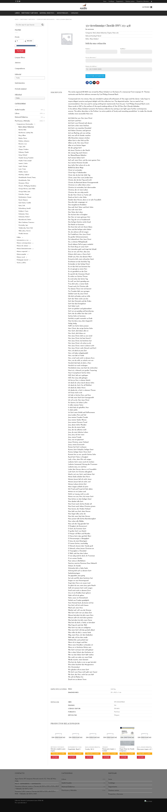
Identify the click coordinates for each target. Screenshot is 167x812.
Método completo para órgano (58, 750)
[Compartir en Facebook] (87, 82)
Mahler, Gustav (23, 172)
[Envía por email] (94, 82)
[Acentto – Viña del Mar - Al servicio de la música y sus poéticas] (83, 7)
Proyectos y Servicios (143, 1)
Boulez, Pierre (23, 138)
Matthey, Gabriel (24, 174)
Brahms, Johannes (24, 141)
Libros (17, 13)
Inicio (104, 1)
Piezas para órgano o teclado (109, 750)
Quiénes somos (130, 1)
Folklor (19, 237)
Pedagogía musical (22, 260)
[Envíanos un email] (19, 1)
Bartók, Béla (22, 130)
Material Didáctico (47, 13)
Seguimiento (119, 1)
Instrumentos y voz (22, 240)
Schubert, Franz (23, 211)
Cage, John (22, 146)
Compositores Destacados (45, 19)
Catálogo (111, 1)
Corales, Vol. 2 (89, 749)
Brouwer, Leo (23, 144)
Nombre (88, 48)
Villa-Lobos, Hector (25, 231)
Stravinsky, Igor (23, 225)
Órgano (109, 33)
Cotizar (54, 757)
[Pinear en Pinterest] (97, 82)
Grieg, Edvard (23, 155)
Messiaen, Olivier (24, 183)
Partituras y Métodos (29, 13)
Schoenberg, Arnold (24, 208)
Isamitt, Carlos (23, 163)
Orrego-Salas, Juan (24, 191)
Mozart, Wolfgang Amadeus (27, 186)
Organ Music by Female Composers (127, 750)
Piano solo (115, 33)
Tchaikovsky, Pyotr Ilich (26, 228)
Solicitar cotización (95, 76)
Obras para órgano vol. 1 (144, 749)
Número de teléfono (91, 66)
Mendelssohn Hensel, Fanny (27, 177)
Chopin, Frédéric (24, 149)
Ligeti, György (23, 166)
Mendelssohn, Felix (24, 180)
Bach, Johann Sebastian (64, 19)
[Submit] (42, 25)
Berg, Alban (22, 135)
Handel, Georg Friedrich (26, 158)
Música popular (21, 254)
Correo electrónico (91, 57)
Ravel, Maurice (23, 200)
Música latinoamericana (24, 248)
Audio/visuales (62, 13)
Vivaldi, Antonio (23, 233)
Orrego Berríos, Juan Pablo (27, 188)
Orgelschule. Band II (74, 749)
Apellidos (123, 48)
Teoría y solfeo (21, 262)
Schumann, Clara (24, 214)
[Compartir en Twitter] (90, 82)
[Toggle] (44, 110)
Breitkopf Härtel (96, 36)
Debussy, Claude (24, 152)
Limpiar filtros (20, 57)
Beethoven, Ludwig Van (26, 132)
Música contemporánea (24, 243)
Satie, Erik (22, 205)
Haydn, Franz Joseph (25, 160)
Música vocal (21, 257)
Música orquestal (22, 251)
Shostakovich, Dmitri (25, 219)
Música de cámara (22, 246)
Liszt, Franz (22, 169)
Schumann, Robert (24, 217)
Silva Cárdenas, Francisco (26, 222)
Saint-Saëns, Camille (25, 203)
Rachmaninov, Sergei (25, 197)
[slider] (15, 46)
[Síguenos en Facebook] (15, 1)
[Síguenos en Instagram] (17, 1)
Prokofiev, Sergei (24, 194)
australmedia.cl (22, 802)
